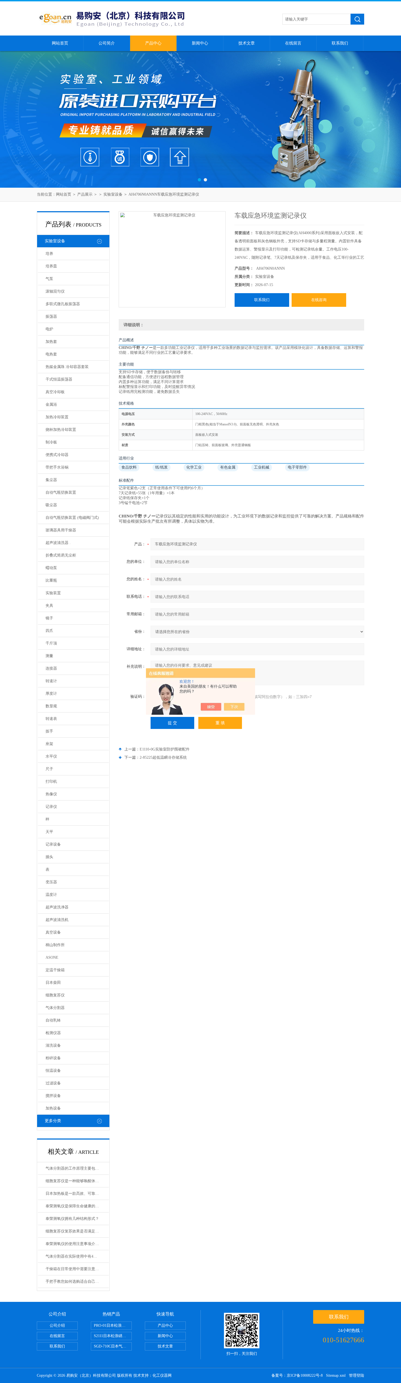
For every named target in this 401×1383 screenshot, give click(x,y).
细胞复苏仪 (55, 995)
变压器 (51, 882)
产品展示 (84, 194)
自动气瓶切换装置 (61, 492)
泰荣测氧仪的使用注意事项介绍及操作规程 (77, 1244)
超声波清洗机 (57, 920)
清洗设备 (53, 1045)
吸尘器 (51, 505)
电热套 (51, 354)
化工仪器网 (162, 1375)
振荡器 (51, 316)
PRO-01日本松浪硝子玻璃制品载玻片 (113, 1325)
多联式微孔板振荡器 (63, 304)
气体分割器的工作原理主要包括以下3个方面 (77, 1168)
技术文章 (246, 43)
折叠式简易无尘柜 (61, 555)
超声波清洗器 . (58, 543)
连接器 (51, 668)
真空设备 (53, 932)
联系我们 (340, 43)
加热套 (51, 342)
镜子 (49, 618)
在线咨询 (319, 300)
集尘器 (51, 480)
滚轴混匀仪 (55, 291)
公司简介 (106, 43)
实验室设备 (112, 194)
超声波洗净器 (57, 907)
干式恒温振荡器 (59, 379)
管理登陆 (356, 1375)
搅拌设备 (53, 1096)
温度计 (51, 895)
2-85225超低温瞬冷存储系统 (163, 757)
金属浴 (51, 404)
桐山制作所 (55, 945)
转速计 (51, 681)
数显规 (51, 706)
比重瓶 (51, 580)
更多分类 (53, 1121)
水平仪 (51, 756)
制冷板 (51, 442)
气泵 (49, 279)
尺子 (49, 769)
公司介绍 (57, 1325)
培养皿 (51, 266)
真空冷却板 (55, 392)
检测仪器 (53, 1033)
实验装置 (53, 593)
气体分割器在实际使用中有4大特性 (75, 1256)
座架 (49, 744)
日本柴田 (53, 983)
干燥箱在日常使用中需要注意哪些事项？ (77, 1269)
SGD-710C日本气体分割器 (113, 1346)
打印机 (51, 781)
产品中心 (153, 43)
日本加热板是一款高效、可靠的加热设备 (77, 1193)
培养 (49, 254)
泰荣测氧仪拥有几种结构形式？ (72, 1219)
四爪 (49, 631)
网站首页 (60, 43)
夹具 (49, 606)
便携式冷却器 (57, 455)
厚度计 (51, 694)
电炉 (49, 329)
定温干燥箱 (55, 970)
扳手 (49, 731)
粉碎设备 (53, 1058)
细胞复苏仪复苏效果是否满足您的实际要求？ (77, 1231)
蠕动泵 (51, 568)
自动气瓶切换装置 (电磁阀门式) (72, 518)
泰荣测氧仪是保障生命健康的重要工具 (77, 1206)
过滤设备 (53, 1083)
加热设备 (53, 1108)
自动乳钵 (53, 1020)
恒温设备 (53, 1071)
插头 (49, 857)
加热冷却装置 (57, 417)
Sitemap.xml (336, 1375)
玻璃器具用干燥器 (61, 530)
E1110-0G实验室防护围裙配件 (165, 749)
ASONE (52, 957)
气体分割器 (55, 1008)
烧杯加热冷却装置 (61, 430)
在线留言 (293, 43)
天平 (49, 832)
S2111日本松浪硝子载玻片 (113, 1336)
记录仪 (51, 807)
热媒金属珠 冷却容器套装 (67, 367)
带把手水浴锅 (57, 467)
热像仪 (51, 794)
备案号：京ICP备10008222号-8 (297, 1375)
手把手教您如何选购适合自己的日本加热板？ (77, 1281)
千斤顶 (51, 643)
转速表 (51, 719)
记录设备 (53, 844)
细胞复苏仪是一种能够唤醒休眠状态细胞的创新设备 (77, 1181)
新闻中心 (200, 43)
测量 (49, 656)
